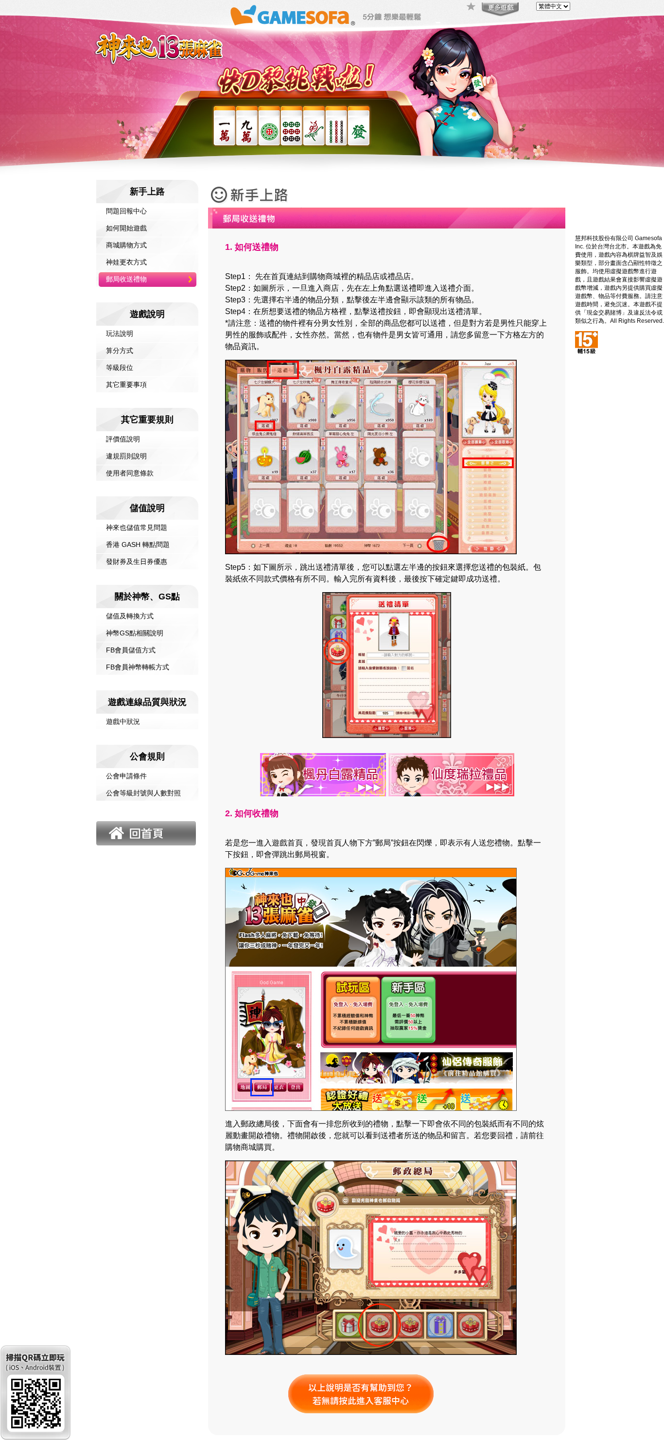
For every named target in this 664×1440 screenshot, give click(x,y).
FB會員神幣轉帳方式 (137, 667)
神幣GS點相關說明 (134, 633)
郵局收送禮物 (126, 279)
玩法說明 (119, 333)
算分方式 (119, 350)
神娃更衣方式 (126, 262)
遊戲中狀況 (123, 721)
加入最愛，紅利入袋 (471, 7)
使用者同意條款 (130, 473)
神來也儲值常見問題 (136, 527)
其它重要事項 (126, 384)
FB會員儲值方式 (131, 650)
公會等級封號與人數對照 (143, 793)
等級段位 (119, 367)
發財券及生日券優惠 (136, 561)
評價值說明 (123, 439)
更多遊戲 (499, 9)
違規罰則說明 (126, 456)
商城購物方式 (126, 245)
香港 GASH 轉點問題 (138, 544)
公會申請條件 (126, 776)
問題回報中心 (126, 211)
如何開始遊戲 (126, 228)
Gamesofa (292, 15)
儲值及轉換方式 (130, 616)
